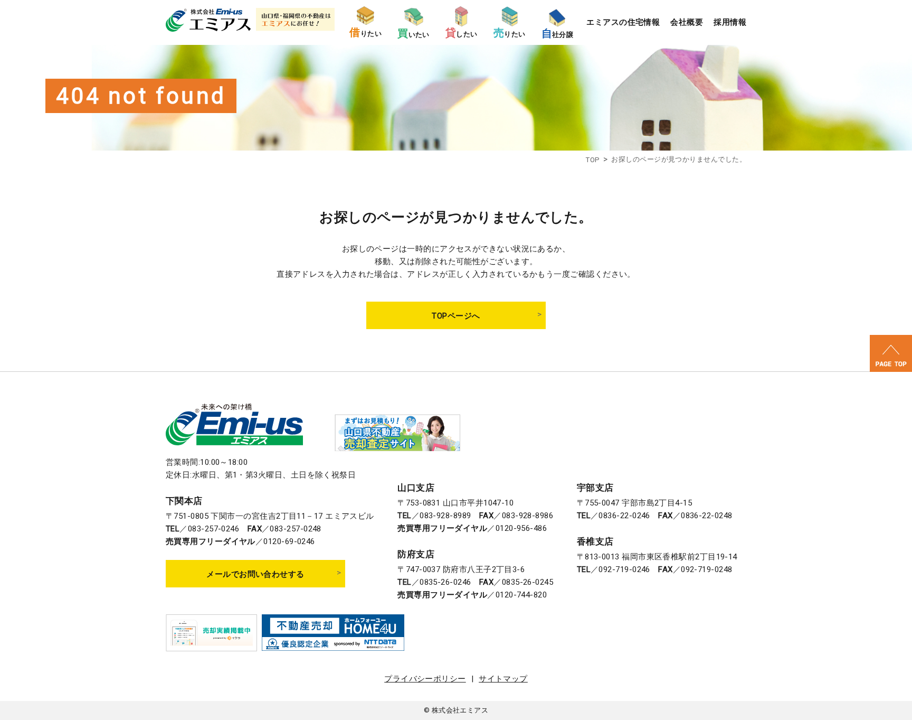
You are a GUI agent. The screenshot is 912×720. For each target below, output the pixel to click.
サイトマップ (503, 679)
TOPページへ (456, 316)
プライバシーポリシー (425, 679)
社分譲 (558, 33)
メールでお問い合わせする (255, 574)
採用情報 (730, 22)
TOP (592, 160)
